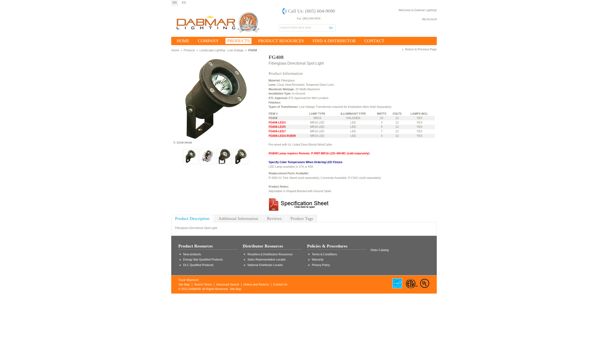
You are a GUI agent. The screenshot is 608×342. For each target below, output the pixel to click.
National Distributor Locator (265, 265)
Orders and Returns (256, 284)
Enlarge (182, 144)
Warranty (317, 259)
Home (175, 50)
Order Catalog (379, 250)
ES (184, 2)
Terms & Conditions (324, 254)
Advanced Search (227, 284)
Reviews (274, 218)
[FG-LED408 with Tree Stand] (207, 156)
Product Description (192, 218)
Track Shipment (188, 280)
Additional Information (238, 218)
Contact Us (280, 284)
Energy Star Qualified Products (203, 259)
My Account (429, 19)
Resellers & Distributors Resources (270, 254)
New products (192, 254)
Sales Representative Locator (266, 259)
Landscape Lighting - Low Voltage (222, 50)
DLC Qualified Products (198, 265)
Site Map (184, 284)
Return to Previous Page (421, 49)
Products (189, 50)
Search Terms (203, 284)
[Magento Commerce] (218, 22)
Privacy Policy (321, 265)
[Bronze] (190, 156)
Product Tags (301, 218)
